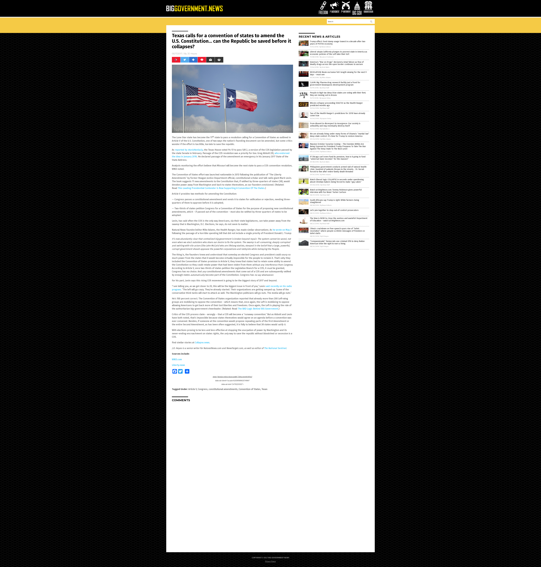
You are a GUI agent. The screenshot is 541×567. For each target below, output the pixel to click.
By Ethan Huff (324, 88)
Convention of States (249, 389)
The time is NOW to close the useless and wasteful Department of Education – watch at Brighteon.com (338, 219)
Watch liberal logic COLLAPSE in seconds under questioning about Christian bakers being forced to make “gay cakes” (337, 180)
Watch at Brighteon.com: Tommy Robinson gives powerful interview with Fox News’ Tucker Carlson (336, 191)
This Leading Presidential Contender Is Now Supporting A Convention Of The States (221, 188)
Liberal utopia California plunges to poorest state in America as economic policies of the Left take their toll (338, 53)
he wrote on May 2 (282, 229)
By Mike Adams (325, 77)
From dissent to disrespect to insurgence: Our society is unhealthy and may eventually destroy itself (335, 124)
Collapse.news (202, 342)
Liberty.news (178, 365)
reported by (189, 149)
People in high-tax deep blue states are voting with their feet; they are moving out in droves (338, 94)
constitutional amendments (223, 389)
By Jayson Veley (325, 98)
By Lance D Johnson (327, 57)
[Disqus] (232, 439)
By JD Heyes (324, 236)
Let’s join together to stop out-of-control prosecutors (334, 210)
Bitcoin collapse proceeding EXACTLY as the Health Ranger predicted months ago (336, 104)
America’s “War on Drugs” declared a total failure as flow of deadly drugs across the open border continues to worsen (337, 63)
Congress (203, 389)
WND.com (177, 359)
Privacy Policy (270, 561)
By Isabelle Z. (325, 129)
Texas (264, 389)
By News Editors (325, 47)
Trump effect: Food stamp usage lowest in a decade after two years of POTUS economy (337, 42)
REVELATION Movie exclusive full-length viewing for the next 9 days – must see (338, 73)
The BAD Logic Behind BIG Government (258, 308)
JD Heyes (192, 53)
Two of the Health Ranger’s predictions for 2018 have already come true (337, 114)
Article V (192, 389)
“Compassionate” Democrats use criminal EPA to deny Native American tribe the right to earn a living (337, 242)
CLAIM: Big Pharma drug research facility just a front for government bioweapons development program (335, 83)
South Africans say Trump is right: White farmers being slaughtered (334, 201)
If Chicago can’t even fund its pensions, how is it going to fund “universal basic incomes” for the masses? (337, 158)
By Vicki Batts (324, 67)
